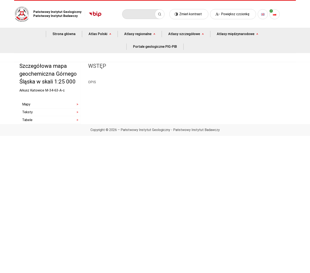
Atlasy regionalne (137, 34)
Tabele (27, 120)
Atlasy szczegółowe (184, 34)
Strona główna (64, 34)
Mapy (26, 104)
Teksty (27, 112)
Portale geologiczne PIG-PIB (155, 46)
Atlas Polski (98, 34)
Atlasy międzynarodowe (235, 34)
